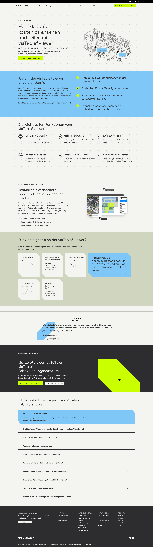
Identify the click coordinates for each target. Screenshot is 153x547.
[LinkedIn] (129, 538)
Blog (94, 6)
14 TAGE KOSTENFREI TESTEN (125, 5)
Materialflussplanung (84, 518)
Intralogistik (81, 520)
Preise (89, 6)
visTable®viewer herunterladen (30, 58)
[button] (76, 413)
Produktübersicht (63, 515)
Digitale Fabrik (82, 527)
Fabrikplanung (82, 515)
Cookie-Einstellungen (74, 544)
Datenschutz (54, 544)
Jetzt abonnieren (25, 522)
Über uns (100, 523)
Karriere (100, 525)
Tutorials (120, 518)
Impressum (63, 544)
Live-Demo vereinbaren (54, 383)
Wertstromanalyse (83, 530)
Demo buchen (62, 523)
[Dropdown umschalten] (54, 6)
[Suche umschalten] (110, 5)
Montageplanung (83, 523)
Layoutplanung (82, 525)
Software (40, 6)
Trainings (120, 520)
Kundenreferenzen (103, 515)
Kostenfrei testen (63, 520)
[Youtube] (133, 538)
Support (120, 515)
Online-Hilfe (121, 523)
